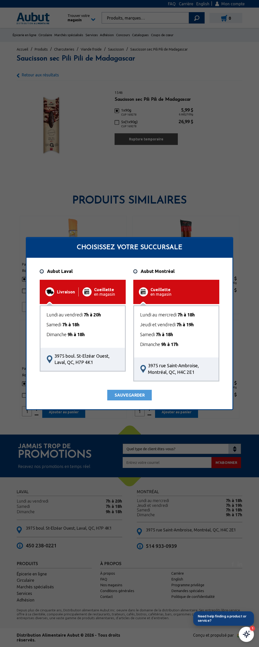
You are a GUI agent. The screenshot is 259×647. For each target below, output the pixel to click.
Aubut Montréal (158, 271)
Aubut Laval (60, 271)
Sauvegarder (130, 395)
